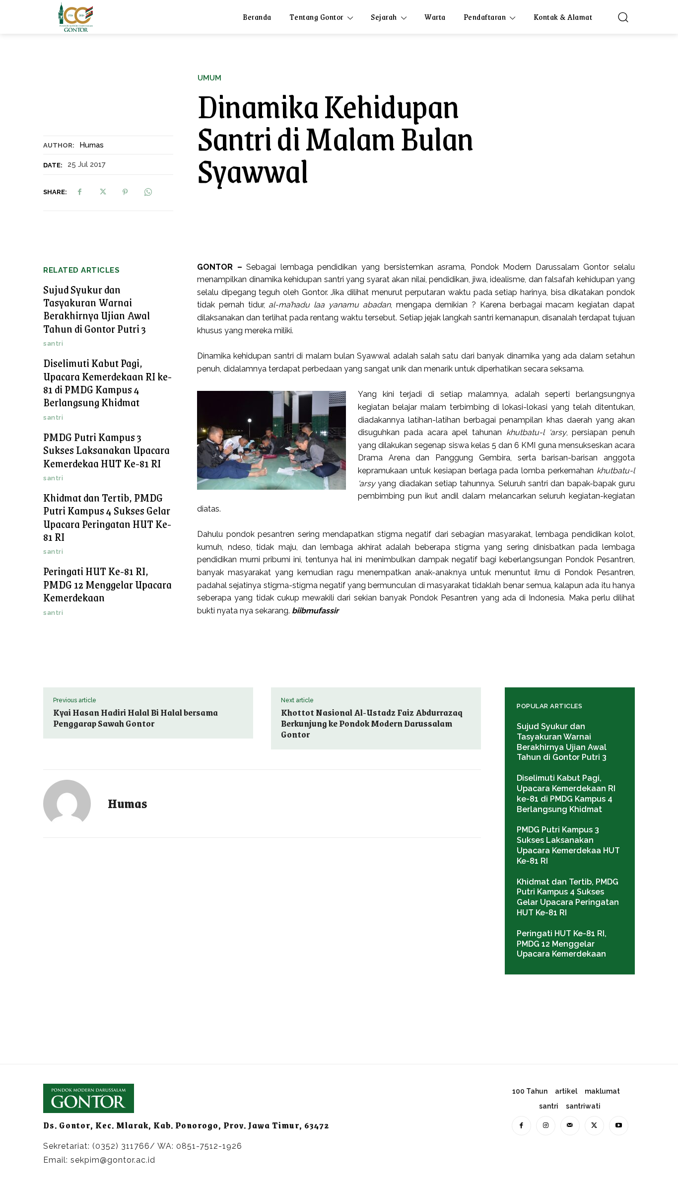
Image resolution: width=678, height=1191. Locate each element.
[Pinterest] (125, 192)
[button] (623, 17)
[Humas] (73, 803)
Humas (91, 145)
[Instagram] (545, 1125)
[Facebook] (79, 192)
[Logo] (75, 17)
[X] (102, 192)
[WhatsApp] (148, 192)
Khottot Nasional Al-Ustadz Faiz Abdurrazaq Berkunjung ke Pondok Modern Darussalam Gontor (372, 723)
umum (209, 78)
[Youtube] (618, 1125)
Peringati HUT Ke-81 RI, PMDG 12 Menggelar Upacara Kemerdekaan (107, 584)
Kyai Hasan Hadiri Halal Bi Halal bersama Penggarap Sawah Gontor (135, 718)
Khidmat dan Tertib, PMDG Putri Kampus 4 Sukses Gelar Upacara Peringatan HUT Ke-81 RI (107, 517)
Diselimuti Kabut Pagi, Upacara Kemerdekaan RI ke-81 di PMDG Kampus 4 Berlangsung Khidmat (107, 382)
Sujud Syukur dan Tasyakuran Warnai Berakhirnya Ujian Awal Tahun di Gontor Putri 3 (96, 309)
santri (53, 343)
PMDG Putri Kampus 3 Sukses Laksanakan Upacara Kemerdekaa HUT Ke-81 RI (106, 450)
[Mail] (570, 1125)
